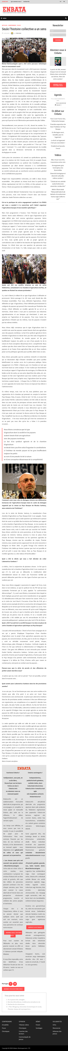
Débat (38, 1022)
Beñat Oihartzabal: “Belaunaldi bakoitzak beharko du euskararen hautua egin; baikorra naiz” (58, 194)
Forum (38, 1025)
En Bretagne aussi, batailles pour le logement (58, 134)
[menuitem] (61, 1)
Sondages (39, 1028)
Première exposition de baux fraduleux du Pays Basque (58, 126)
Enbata (15, 1048)
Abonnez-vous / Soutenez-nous (14, 934)
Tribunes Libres (24, 1025)
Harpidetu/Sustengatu (35, 927)
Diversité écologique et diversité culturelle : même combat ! (58, 175)
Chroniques (5, 1031)
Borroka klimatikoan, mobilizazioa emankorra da (24, 1002)
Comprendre (12, 25)
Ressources (56, 1028)
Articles (4, 25)
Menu (4, 18)
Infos (54, 1025)
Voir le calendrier (60, 103)
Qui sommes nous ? (16, 1)
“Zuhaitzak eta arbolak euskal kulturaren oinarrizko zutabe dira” (58, 183)
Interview (18, 33)
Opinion (22, 1022)
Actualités (5, 1025)
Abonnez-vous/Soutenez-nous (13, 989)
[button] (58, 105)
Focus (19, 25)
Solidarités (26, 1)
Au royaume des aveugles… (17, 1000)
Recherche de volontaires (16, 1004)
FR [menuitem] (64, 1)
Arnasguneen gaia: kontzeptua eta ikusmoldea (58, 167)
